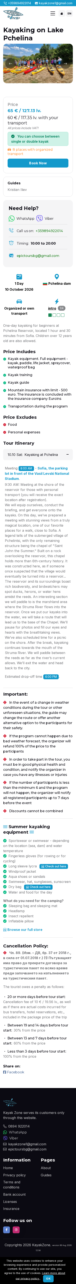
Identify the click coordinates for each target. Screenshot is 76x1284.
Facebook (15, 1072)
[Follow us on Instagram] (16, 1229)
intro (52, 308)
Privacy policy (14, 1175)
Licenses (10, 1201)
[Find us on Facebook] (6, 1229)
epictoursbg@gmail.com (27, 1149)
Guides (46, 1175)
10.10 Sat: (33, 454)
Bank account (14, 1194)
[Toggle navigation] (52, 13)
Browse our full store (24, 929)
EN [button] (70, 13)
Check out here (55, 866)
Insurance (11, 1208)
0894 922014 (19, 1126)
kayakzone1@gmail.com (55, 3)
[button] (61, 13)
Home (8, 1168)
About (46, 1168)
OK (48, 1278)
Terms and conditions (11, 1184)
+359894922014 (19, 3)
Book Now (38, 163)
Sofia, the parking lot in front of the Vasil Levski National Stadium (37, 473)
